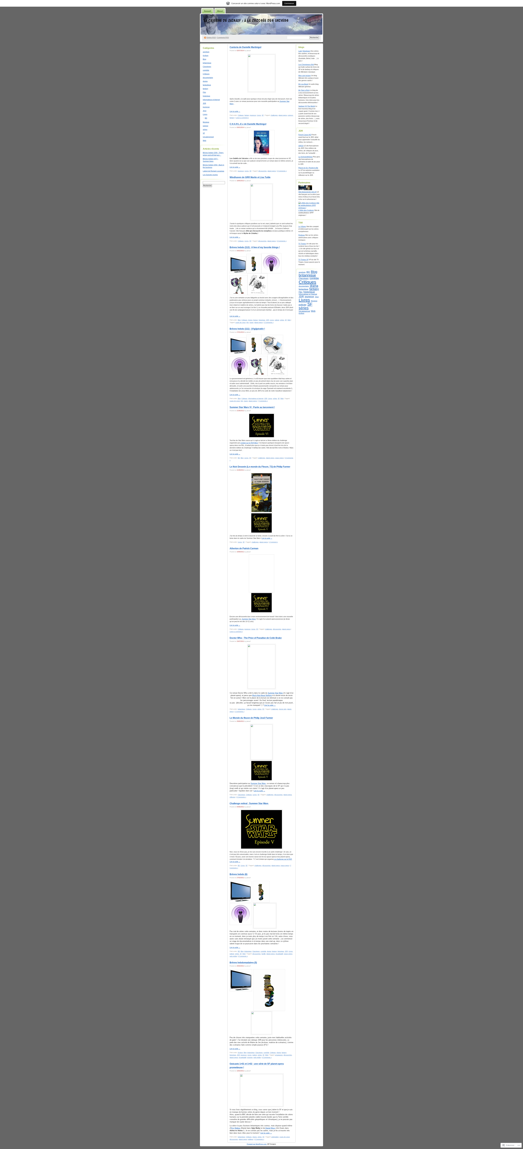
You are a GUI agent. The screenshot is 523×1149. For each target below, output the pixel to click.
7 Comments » (263, 401)
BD (206, 118)
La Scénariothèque (305, 157)
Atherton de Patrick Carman (244, 548)
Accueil (207, 11)
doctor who (282, 709)
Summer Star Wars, (258, 783)
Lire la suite (235, 111)
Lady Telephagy (304, 51)
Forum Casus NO (304, 135)
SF (204, 133)
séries (205, 130)
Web (204, 141)
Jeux (204, 111)
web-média (233, 956)
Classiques (207, 67)
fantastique (207, 85)
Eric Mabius (235, 1128)
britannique (207, 63)
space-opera (279, 458)
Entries (211, 38)
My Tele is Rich (304, 90)
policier (205, 126)
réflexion (232, 797)
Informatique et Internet (211, 100)
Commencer (289, 3)
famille (264, 954)
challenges (274, 115)
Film (204, 92)
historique (206, 96)
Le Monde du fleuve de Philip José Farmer (251, 718)
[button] (271, 263)
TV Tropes (302, 244)
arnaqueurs (279, 1055)
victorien (250, 1057)
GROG (300, 146)
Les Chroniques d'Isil (306, 65)
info (247, 322)
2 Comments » (268, 322)
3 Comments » (282, 171)
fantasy (205, 89)
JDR (204, 103)
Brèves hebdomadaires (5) (243, 962)
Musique (206, 122)
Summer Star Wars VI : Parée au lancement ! (252, 407)
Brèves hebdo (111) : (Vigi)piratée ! (247, 329)
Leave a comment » (242, 118)
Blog (204, 59)
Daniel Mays (270, 1128)
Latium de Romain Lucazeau (213, 171)
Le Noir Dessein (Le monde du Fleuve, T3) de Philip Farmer (260, 467)
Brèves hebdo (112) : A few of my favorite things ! (255, 247)
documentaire (208, 78)
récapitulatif (279, 954)
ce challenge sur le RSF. (283, 859)
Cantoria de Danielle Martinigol (245, 47)
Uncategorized (208, 137)
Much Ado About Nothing (262, 695)
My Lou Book (303, 84)
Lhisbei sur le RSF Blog (249, 443)
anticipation (275, 1137)
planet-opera (283, 115)
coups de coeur (240, 322)
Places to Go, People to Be (308, 168)
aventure (206, 52)
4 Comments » (241, 797)
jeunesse (206, 107)
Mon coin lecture (304, 76)
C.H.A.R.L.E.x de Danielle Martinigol (248, 124)
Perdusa (301, 235)
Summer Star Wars (248, 619)
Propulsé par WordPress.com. (257, 1144)
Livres (205, 114)
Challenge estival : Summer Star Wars (249, 803)
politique (250, 1139)
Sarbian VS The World (306, 106)
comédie (206, 70)
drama (205, 81)
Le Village (302, 227)
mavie (251, 322)
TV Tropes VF (303, 260)
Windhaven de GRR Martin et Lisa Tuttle (250, 177)
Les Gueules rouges (210, 175)
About (220, 11)
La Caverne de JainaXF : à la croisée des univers (246, 20)
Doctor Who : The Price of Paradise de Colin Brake (256, 638)
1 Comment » (273, 542)
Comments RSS (223, 38)
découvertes (262, 171)
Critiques (206, 74)
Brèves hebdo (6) (238, 874)
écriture (205, 56)
